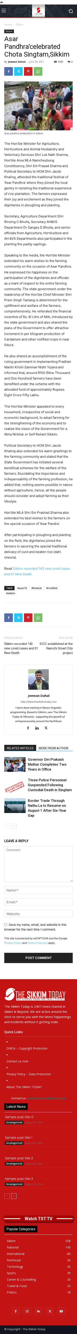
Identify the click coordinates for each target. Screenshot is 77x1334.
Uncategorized (14, 1122)
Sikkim (19, 24)
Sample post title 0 (19, 1117)
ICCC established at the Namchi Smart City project (56, 648)
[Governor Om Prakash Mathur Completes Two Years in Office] (15, 764)
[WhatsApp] (38, 71)
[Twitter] (18, 71)
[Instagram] (27, 1311)
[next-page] (13, 826)
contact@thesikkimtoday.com (46, 1098)
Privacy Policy (13, 942)
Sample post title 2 (19, 1158)
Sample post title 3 (19, 1179)
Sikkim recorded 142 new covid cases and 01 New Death (21, 648)
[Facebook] (8, 71)
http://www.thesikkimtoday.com (39, 701)
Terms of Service (37, 942)
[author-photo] (38, 689)
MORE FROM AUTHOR (53, 748)
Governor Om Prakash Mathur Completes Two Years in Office (47, 764)
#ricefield (51, 588)
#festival (36, 588)
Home (8, 24)
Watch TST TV (38, 1218)
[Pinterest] (28, 71)
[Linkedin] (38, 728)
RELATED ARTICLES (20, 748)
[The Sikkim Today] (38, 994)
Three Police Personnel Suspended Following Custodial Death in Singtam (50, 785)
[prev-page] (7, 826)
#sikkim (10, 593)
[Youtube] (61, 1311)
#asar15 (22, 588)
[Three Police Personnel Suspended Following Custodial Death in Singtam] (15, 785)
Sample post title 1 (19, 1138)
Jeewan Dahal (17, 61)
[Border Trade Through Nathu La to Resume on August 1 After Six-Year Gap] (15, 805)
